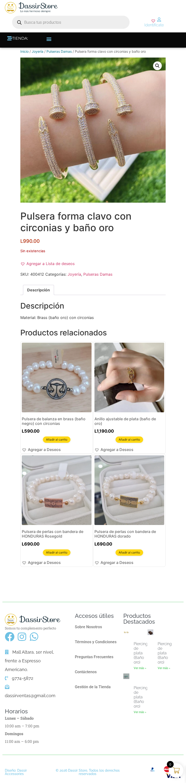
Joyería (37, 51)
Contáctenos (86, 672)
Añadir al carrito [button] (56, 439)
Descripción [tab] (38, 290)
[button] (50, 39)
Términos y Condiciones (95, 642)
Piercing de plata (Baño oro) (141, 653)
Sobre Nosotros (88, 627)
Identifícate (154, 25)
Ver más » (140, 668)
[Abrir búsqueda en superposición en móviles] (71, 22)
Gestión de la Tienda (93, 687)
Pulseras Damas (59, 51)
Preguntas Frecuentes (94, 657)
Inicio (24, 51)
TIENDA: (20, 38)
